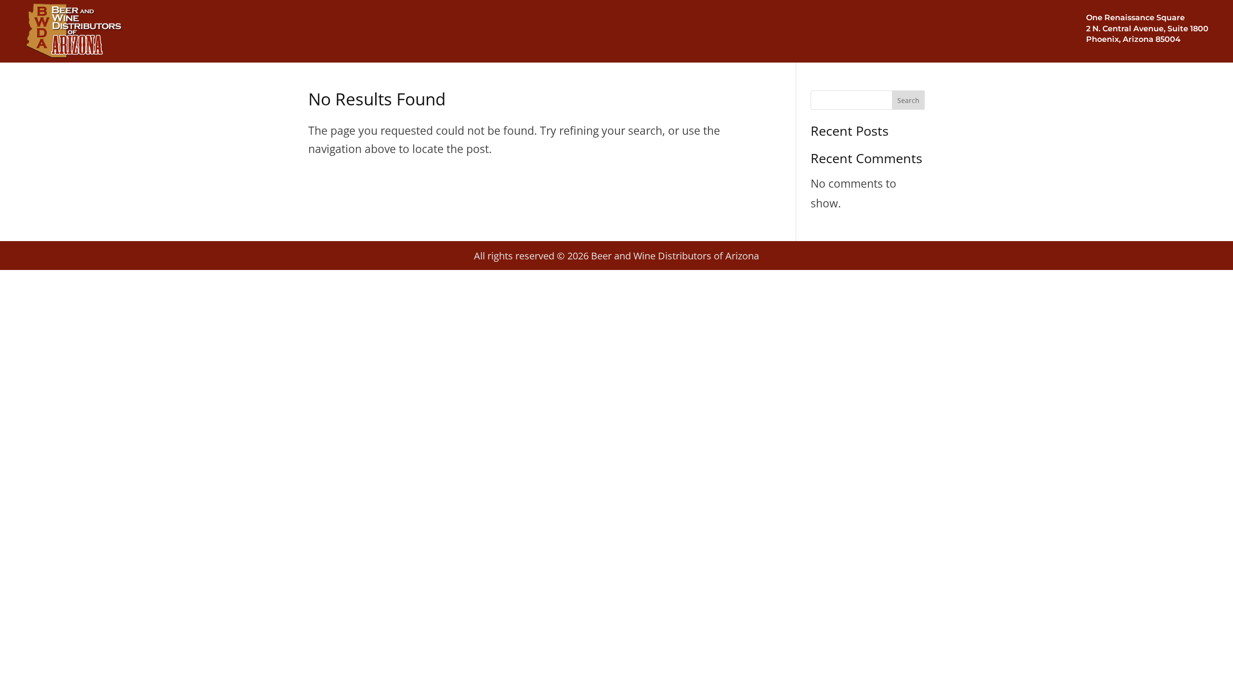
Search (908, 100)
